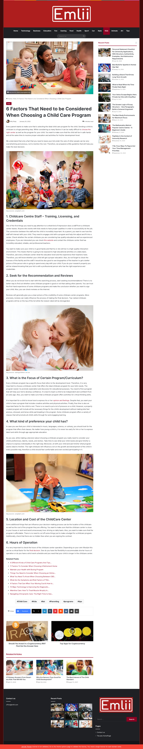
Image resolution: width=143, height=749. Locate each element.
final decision (35, 550)
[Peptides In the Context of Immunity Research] (104, 139)
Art (122, 31)
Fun (55, 31)
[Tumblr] (50, 611)
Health (79, 31)
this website (49, 240)
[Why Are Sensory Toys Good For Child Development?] (49, 667)
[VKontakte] (66, 611)
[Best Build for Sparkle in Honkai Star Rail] (104, 68)
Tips (128, 31)
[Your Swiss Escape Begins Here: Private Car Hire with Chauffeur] (104, 97)
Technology (25, 31)
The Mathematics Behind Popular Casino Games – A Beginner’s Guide (122, 127)
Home (16, 31)
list (43, 601)
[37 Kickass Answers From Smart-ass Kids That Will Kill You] (19, 667)
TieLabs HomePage (104, 736)
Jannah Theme (26, 747)
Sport (87, 31)
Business (36, 31)
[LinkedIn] (44, 611)
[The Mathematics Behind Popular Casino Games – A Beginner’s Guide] (104, 128)
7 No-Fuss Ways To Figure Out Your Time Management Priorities (123, 148)
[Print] (77, 611)
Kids (106, 31)
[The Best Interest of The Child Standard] (79, 667)
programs (69, 601)
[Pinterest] (55, 611)
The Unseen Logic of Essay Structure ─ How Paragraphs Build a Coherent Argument (123, 107)
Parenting (54, 601)
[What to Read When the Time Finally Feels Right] (104, 88)
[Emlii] (71, 14)
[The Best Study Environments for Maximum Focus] (104, 118)
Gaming (63, 31)
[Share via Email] (71, 611)
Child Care (22, 601)
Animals (114, 31)
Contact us (101, 732)
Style (100, 31)
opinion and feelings (61, 400)
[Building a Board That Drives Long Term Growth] (104, 78)
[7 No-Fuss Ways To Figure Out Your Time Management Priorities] (104, 149)
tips (80, 601)
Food (71, 31)
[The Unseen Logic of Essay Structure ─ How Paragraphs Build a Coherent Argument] (104, 107)
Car (93, 31)
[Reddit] (60, 611)
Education (47, 31)
